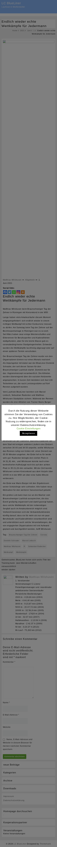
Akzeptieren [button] (28, 433)
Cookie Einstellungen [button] (29, 428)
